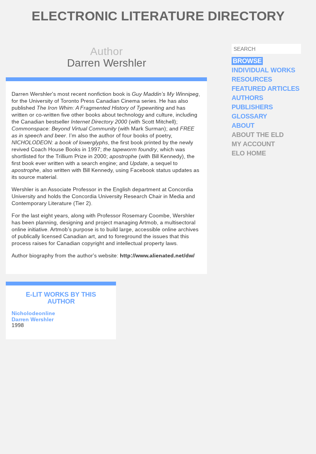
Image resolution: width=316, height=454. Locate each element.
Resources (252, 79)
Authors (247, 98)
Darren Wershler (33, 319)
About (243, 125)
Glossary (249, 116)
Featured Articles (265, 88)
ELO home (249, 153)
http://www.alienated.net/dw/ (157, 255)
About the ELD (258, 135)
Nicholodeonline (33, 313)
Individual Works (263, 70)
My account (253, 144)
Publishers (252, 107)
